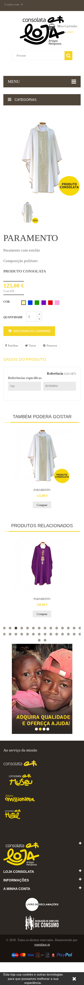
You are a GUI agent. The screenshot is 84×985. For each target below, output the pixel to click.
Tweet (32, 345)
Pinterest (52, 345)
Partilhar (13, 345)
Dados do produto (24, 359)
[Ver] (42, 455)
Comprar (42, 505)
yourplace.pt (42, 944)
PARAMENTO (42, 490)
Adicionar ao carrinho (31, 331)
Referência (55, 373)
